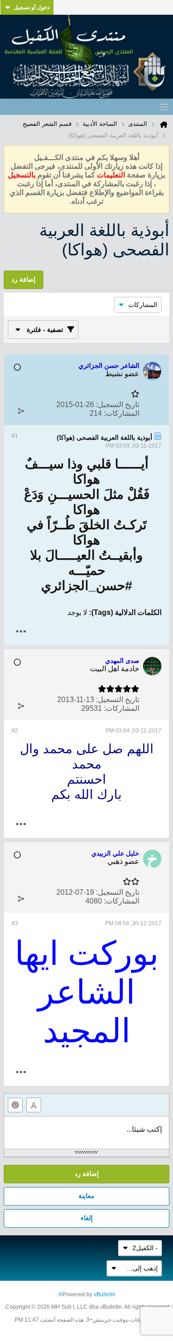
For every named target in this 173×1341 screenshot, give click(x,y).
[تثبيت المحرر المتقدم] (33, 1105)
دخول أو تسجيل (31, 7)
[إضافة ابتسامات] (15, 1105)
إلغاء (87, 1218)
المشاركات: (121, 413)
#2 (15, 730)
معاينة (86, 1195)
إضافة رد (87, 1173)
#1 (15, 435)
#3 (15, 923)
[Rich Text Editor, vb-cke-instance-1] (86, 1133)
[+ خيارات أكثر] (21, 631)
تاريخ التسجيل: (117, 404)
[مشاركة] (21, 411)
